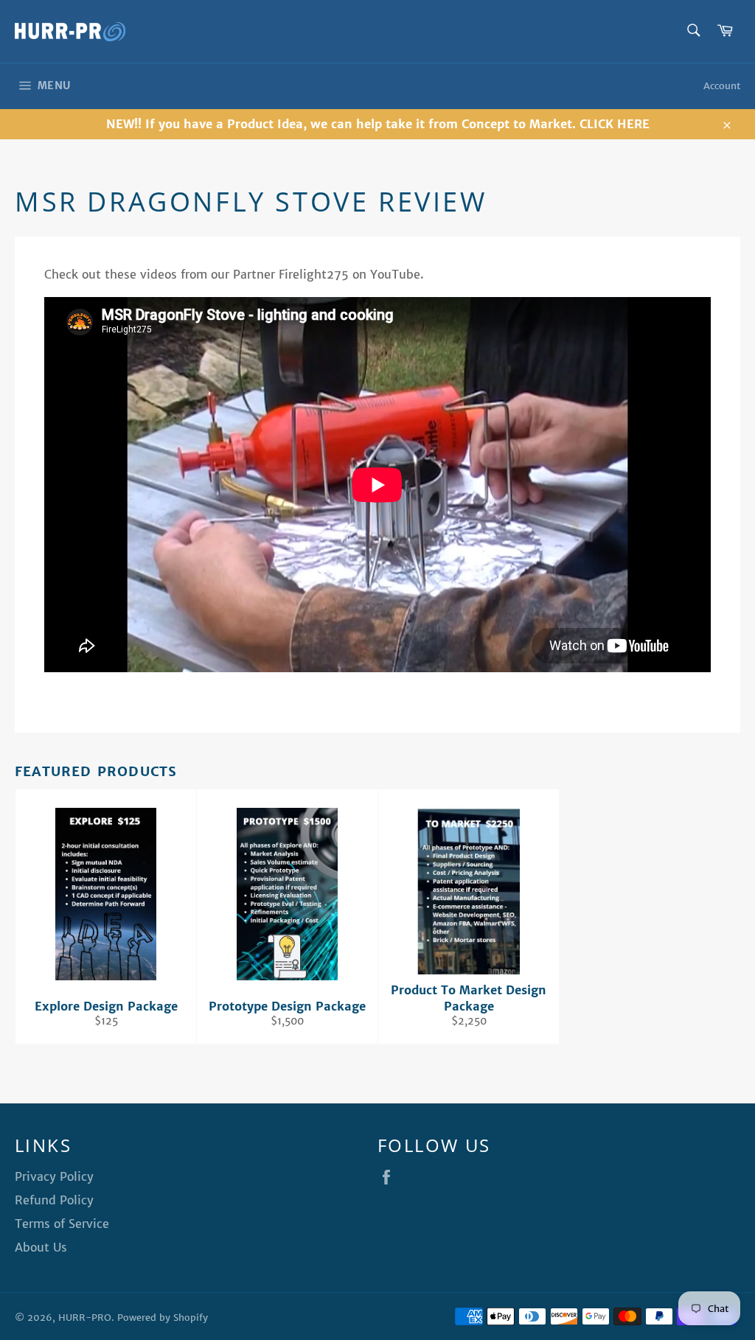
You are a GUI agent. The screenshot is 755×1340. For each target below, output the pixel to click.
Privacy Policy (54, 1176)
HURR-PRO (84, 1317)
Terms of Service (62, 1223)
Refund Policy (54, 1200)
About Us (41, 1247)
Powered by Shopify (162, 1317)
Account (721, 86)
